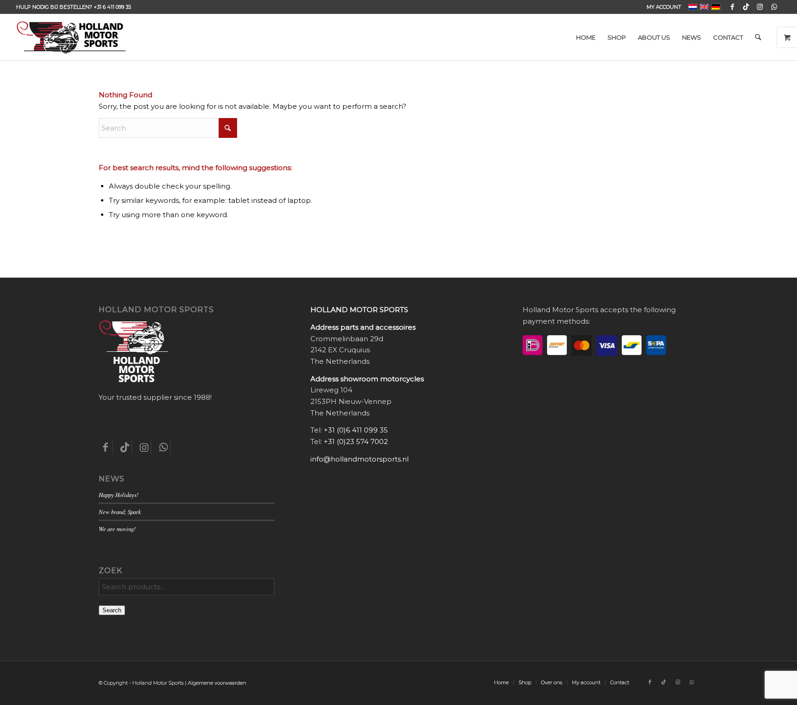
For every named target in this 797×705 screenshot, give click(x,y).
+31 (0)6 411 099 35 (356, 430)
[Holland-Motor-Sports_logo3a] (71, 37)
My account (664, 7)
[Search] (758, 37)
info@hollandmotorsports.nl (359, 459)
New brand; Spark (120, 511)
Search (111, 610)
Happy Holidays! (118, 494)
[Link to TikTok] (746, 7)
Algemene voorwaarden (217, 683)
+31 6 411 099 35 (112, 7)
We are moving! (117, 529)
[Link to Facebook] (732, 7)
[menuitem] (661, 7)
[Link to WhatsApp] (774, 7)
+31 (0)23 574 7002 (356, 441)
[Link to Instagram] (760, 7)
